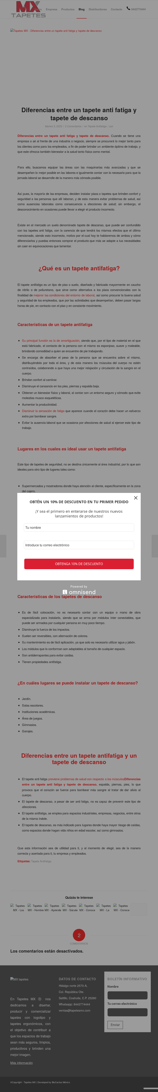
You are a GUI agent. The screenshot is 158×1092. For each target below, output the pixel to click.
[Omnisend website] (79, 589)
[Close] (136, 498)
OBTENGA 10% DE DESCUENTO (79, 564)
